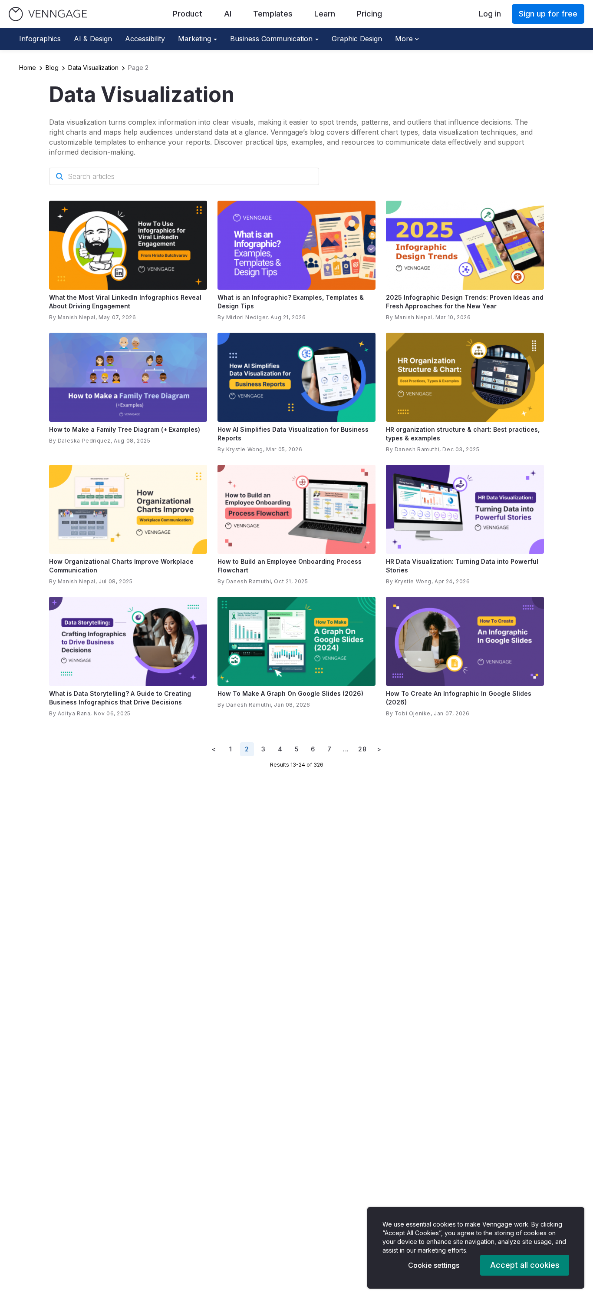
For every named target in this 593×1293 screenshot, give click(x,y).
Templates (273, 13)
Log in (490, 13)
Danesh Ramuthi (417, 449)
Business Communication (271, 38)
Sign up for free (548, 13)
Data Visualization (93, 67)
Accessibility (145, 38)
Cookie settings (433, 1265)
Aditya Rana (74, 713)
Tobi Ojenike (413, 713)
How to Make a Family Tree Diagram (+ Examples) (124, 429)
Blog (52, 67)
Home (27, 67)
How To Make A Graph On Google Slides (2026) (290, 693)
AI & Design (93, 38)
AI (227, 13)
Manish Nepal (77, 317)
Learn (324, 13)
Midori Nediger (246, 317)
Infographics (40, 38)
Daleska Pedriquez (84, 440)
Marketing (194, 38)
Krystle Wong (244, 449)
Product (187, 13)
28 (362, 749)
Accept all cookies (525, 1265)
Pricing (369, 13)
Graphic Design (357, 38)
